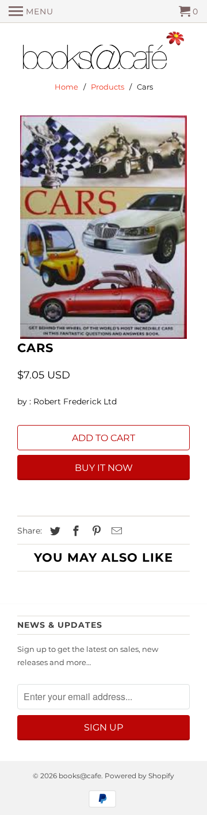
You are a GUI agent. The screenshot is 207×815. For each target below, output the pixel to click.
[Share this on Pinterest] (95, 531)
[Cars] (103, 227)
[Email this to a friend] (115, 531)
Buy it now (104, 467)
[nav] (31, 11)
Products (107, 86)
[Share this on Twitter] (53, 531)
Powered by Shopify (139, 775)
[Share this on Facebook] (74, 531)
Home (66, 86)
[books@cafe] (103, 53)
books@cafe (80, 775)
